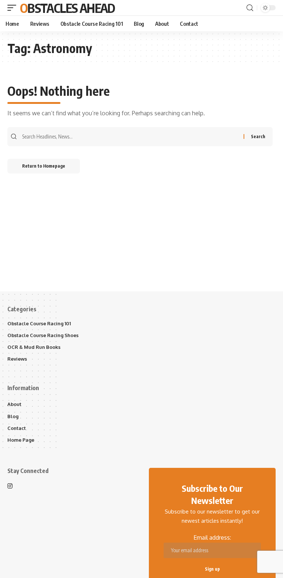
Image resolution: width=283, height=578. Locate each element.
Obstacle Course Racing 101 (39, 323)
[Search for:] (132, 136)
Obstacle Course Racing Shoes (42, 335)
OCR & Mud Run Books (33, 347)
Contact (16, 428)
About (14, 404)
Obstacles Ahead (67, 7)
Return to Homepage (43, 166)
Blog (12, 416)
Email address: (212, 537)
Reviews (17, 359)
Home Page (20, 440)
